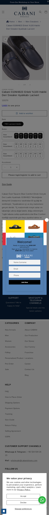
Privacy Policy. (24, 490)
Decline (23, 502)
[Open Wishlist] (3, 511)
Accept (23, 496)
